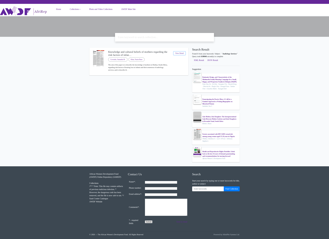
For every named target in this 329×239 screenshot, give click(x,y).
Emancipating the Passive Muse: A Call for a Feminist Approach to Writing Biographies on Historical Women (217, 101)
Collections (74, 9)
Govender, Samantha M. (117, 59)
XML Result (199, 60)
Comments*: (134, 207)
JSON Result (212, 60)
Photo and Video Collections (100, 9)
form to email (181, 222)
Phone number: (135, 188)
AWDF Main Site (128, 9)
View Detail (179, 53)
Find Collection (231, 189)
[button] (138, 73)
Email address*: (135, 194)
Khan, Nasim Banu (136, 59)
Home (58, 9)
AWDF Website (95, 202)
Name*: (132, 182)
